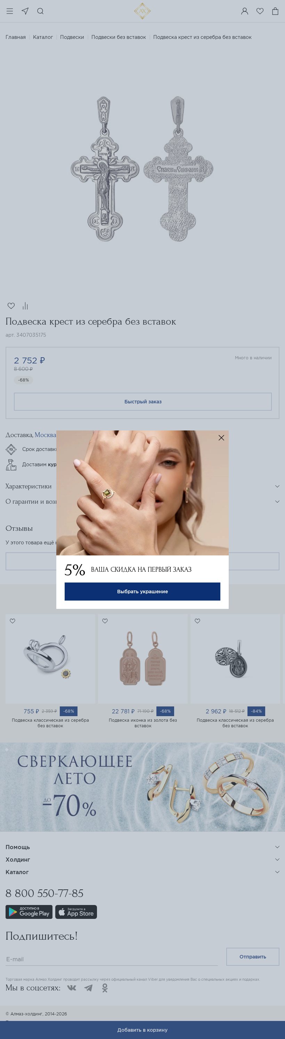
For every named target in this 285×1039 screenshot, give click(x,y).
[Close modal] (221, 437)
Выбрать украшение (142, 591)
